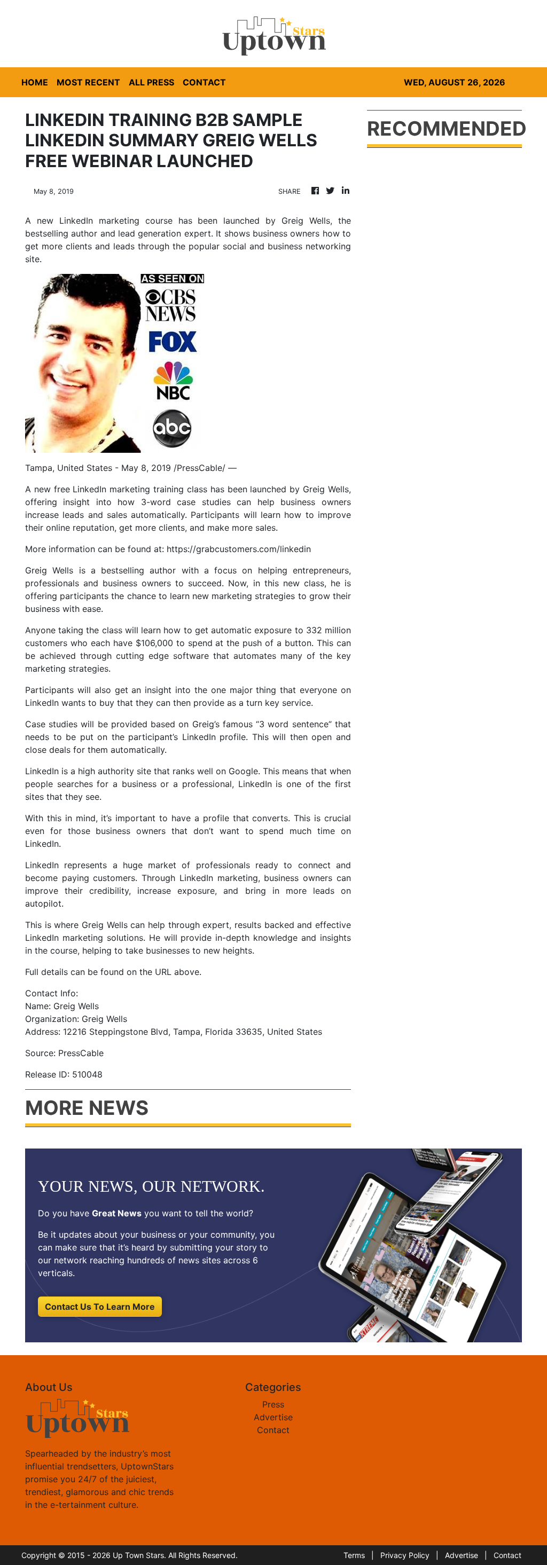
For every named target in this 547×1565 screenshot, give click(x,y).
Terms (354, 1555)
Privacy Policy (404, 1555)
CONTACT (204, 82)
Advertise (273, 1417)
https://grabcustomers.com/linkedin (239, 549)
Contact (273, 1430)
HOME (34, 82)
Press (273, 1404)
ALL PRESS (151, 82)
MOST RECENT (88, 82)
